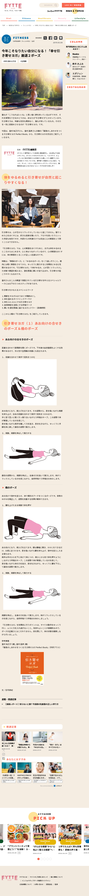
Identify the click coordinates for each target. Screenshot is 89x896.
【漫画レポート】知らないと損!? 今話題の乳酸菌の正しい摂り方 (32, 704)
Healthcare (44, 18)
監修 (56, 884)
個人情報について (57, 877)
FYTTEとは (23, 877)
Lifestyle (80, 18)
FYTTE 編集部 (30, 149)
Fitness (26, 18)
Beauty (62, 18)
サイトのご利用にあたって (39, 877)
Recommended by (46, 786)
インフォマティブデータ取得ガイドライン (36, 881)
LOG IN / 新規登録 (73, 5)
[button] (38, 859)
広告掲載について (26, 884)
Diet (8, 18)
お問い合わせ (38, 884)
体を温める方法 (10, 61)
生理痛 (24, 61)
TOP (3, 25)
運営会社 (49, 884)
